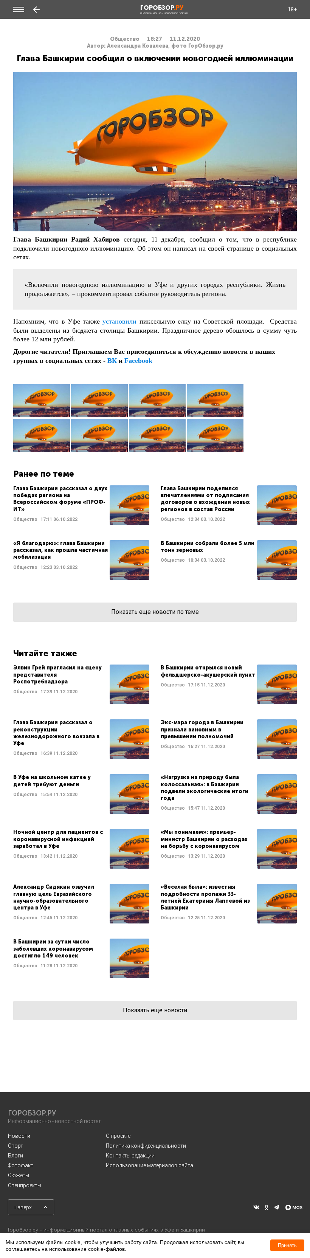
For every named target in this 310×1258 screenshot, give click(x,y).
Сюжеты (18, 1175)
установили (119, 321)
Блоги (15, 1156)
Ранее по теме (43, 474)
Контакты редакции (130, 1156)
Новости (19, 1136)
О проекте (118, 1136)
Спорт (15, 1146)
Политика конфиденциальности (146, 1146)
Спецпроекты (24, 1185)
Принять (287, 1245)
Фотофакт (20, 1165)
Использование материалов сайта (149, 1165)
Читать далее (81, 505)
